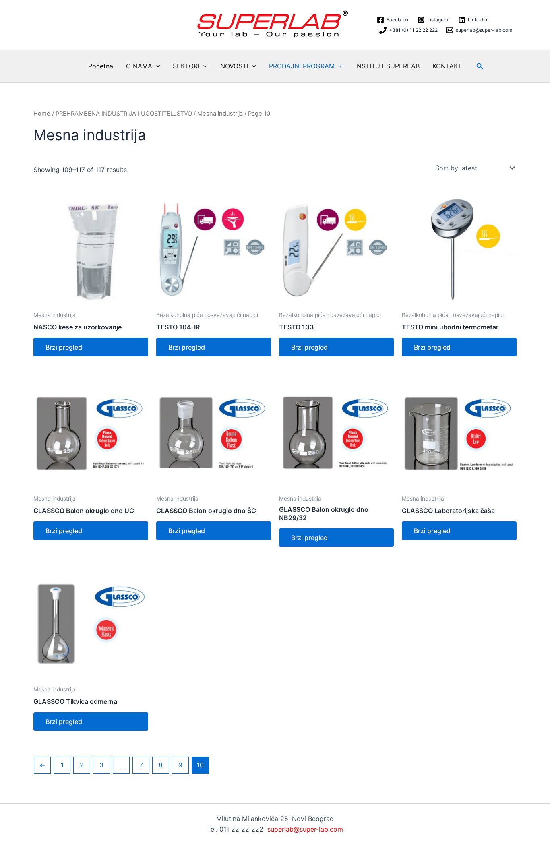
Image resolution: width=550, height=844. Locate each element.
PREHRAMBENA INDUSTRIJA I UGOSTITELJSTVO (124, 113)
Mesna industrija (220, 113)
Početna (100, 66)
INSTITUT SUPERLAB (387, 66)
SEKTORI (186, 66)
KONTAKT (447, 66)
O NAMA (139, 66)
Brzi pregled (63, 347)
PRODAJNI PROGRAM (302, 66)
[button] (156, 66)
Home (41, 113)
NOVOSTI (234, 66)
